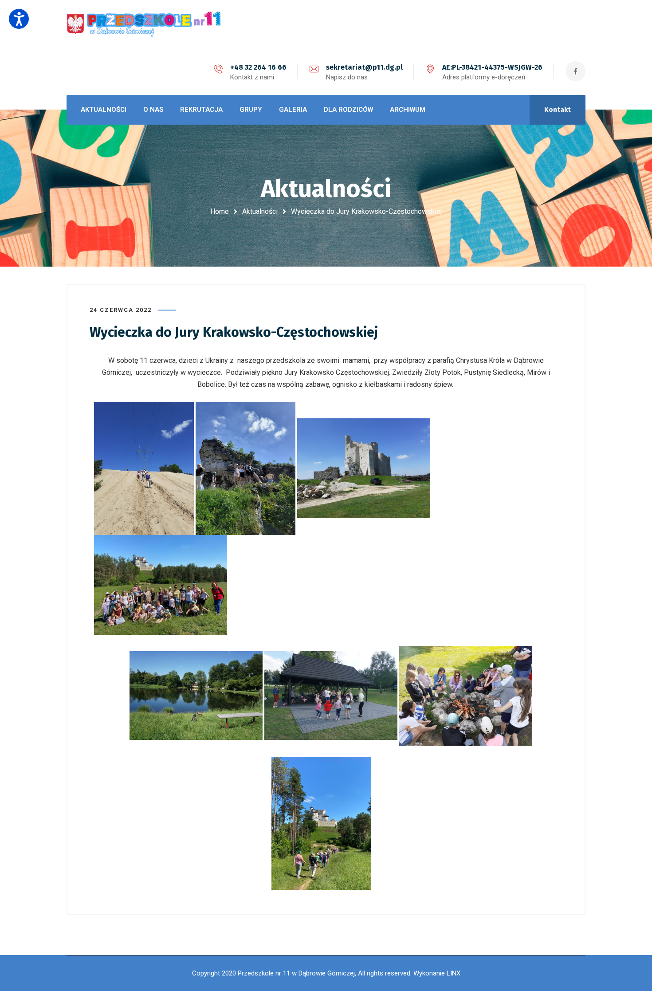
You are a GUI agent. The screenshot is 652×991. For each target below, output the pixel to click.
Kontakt (557, 110)
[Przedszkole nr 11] (144, 24)
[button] (19, 19)
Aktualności (260, 211)
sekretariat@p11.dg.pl (364, 67)
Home (219, 211)
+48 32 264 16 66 (258, 67)
